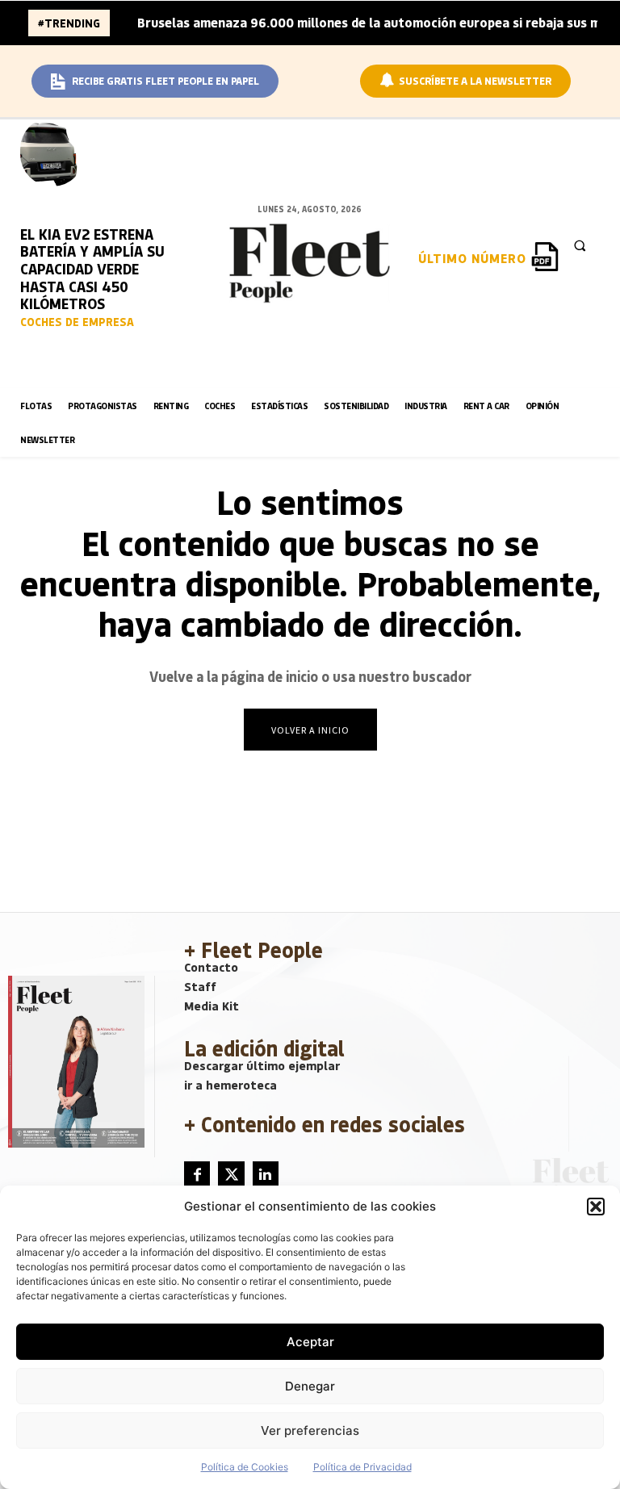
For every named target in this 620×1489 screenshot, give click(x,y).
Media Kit (211, 1006)
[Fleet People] (310, 263)
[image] (52, 151)
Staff (200, 986)
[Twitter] (231, 1174)
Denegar (310, 1386)
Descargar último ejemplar (262, 1065)
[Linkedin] (266, 1174)
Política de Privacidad (362, 1467)
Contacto (211, 967)
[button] (596, 1206)
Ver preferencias (310, 1430)
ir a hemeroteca (230, 1085)
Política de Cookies (244, 1467)
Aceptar (310, 1341)
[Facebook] (197, 1174)
